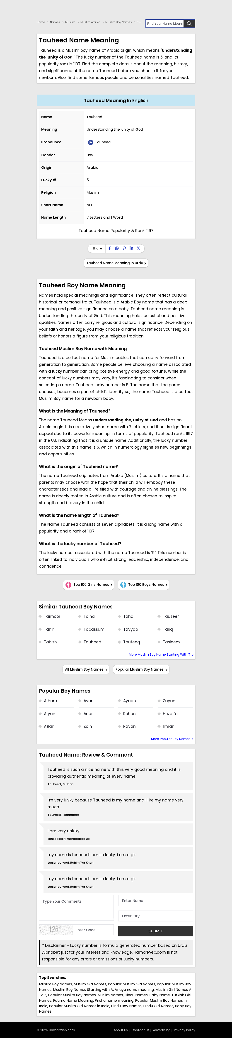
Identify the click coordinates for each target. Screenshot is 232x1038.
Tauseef (171, 616)
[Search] (189, 23)
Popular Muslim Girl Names (131, 984)
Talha (89, 616)
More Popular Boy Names (170, 739)
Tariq (168, 629)
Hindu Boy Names (126, 1006)
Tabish (50, 642)
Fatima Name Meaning (73, 1000)
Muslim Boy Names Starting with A (83, 989)
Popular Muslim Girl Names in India (79, 1006)
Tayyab (130, 629)
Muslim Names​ (110, 995)
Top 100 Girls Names (90, 584)
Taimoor (52, 616)
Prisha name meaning (114, 1000)
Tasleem (171, 642)
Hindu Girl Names (158, 1006)
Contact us (140, 1030)
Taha (128, 616)
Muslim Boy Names (55, 984)
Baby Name (159, 995)
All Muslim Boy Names (84, 669)
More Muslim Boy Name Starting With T (159, 654)
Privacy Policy (184, 1030)
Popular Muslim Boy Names (140, 669)
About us (121, 1030)
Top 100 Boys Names (145, 584)
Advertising (161, 1030)
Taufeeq (131, 642)
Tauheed (102, 142)
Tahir (49, 629)
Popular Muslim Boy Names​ (72, 995)
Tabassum (94, 629)
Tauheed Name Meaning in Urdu (114, 263)
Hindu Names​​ (136, 995)
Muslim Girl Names (90, 984)
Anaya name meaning (134, 989)
